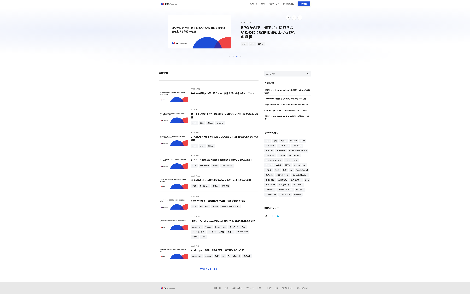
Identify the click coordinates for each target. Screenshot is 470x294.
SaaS (204, 237)
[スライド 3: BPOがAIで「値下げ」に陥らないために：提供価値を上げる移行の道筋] (236, 56)
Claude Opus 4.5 (285, 190)
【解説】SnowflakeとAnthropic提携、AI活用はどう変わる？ (287, 117)
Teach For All (234, 256)
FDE (244, 40)
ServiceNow (220, 227)
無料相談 (304, 4)
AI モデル (300, 190)
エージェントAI (198, 232)
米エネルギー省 (282, 175)
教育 (217, 256)
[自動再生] (288, 17)
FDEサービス (274, 4)
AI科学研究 (282, 180)
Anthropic (196, 227)
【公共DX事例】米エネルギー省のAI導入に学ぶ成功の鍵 (286, 105)
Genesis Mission (299, 175)
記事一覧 (253, 4)
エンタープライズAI (237, 227)
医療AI (230, 232)
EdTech (247, 256)
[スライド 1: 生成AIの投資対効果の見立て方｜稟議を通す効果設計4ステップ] (229, 56)
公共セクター (296, 180)
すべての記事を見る (208, 269)
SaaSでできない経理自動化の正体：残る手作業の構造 (218, 200)
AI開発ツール (284, 185)
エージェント (285, 195)
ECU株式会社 (288, 4)
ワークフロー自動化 (216, 232)
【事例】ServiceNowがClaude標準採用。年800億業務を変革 (223, 221)
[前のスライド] (294, 17)
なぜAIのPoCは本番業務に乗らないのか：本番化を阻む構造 (221, 180)
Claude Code (242, 232)
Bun (307, 180)
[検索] (308, 73)
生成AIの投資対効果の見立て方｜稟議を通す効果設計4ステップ (222, 93)
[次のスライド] (299, 17)
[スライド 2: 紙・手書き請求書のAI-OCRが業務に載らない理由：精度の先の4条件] (233, 56)
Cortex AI (270, 190)
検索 (263, 4)
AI (223, 256)
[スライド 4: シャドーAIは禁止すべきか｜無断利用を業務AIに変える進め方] (240, 56)
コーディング (271, 195)
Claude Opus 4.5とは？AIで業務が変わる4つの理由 (285, 110)
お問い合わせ (237, 288)
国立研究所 (270, 180)
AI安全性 (297, 195)
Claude (208, 227)
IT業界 (195, 237)
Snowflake (297, 185)
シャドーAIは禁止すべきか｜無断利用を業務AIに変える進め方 (222, 160)
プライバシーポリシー (254, 288)
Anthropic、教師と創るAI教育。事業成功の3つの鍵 (217, 250)
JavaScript (270, 185)
